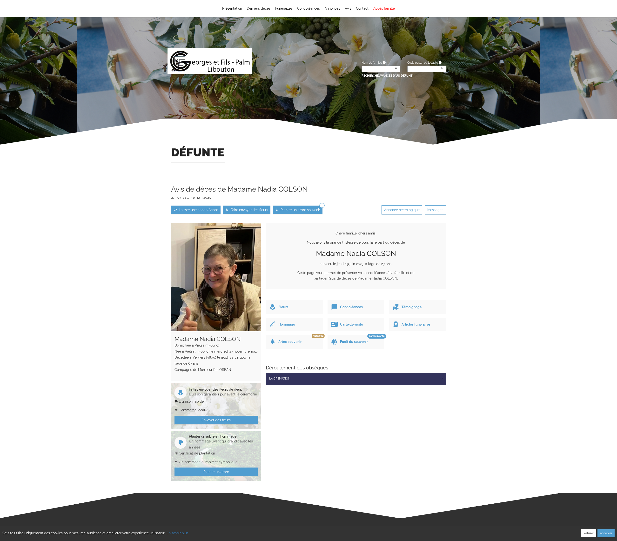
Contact (362, 8)
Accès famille (384, 8)
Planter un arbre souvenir (300, 209)
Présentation (232, 8)
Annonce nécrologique (402, 210)
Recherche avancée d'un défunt (387, 75)
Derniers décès (258, 8)
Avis (348, 8)
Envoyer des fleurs (216, 420)
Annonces (332, 8)
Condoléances (308, 8)
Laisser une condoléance (197, 210)
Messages (435, 210)
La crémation (279, 378)
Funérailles (283, 8)
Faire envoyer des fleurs (248, 210)
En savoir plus (177, 533)
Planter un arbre (216, 472)
